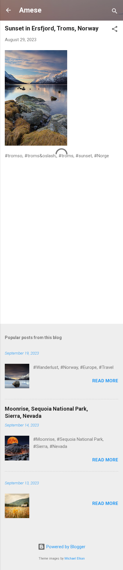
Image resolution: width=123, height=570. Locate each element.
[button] (114, 30)
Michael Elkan (74, 558)
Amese (30, 10)
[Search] (114, 12)
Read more (105, 380)
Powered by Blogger (65, 546)
